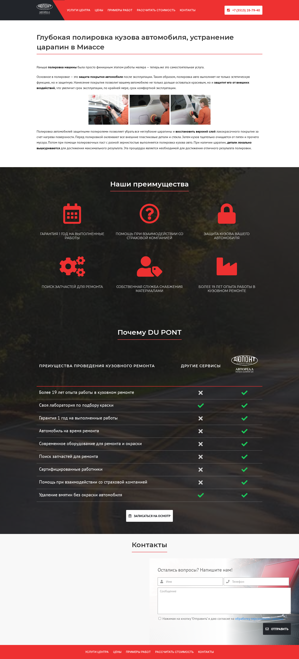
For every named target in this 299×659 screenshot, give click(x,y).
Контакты (187, 10)
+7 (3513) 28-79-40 (245, 10)
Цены (99, 10)
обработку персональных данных (259, 619)
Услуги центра (78, 10)
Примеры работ (120, 10)
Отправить (279, 629)
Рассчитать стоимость (156, 10)
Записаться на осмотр (151, 516)
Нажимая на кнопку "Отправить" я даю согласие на (223, 619)
